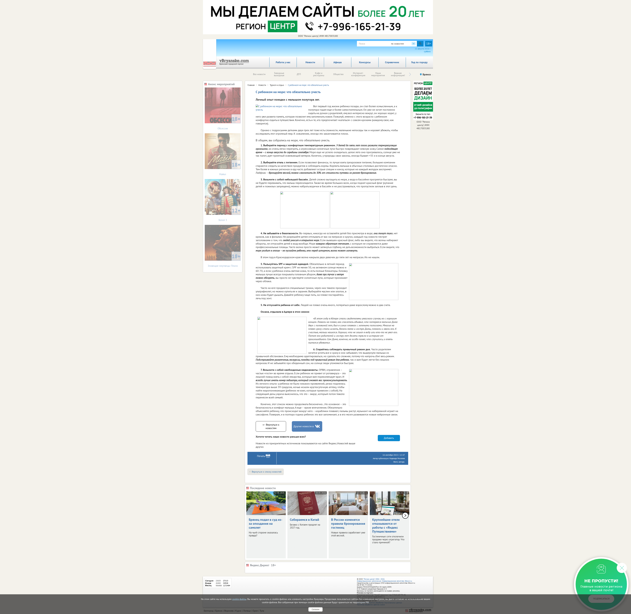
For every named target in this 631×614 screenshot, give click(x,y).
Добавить (389, 438)
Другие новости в (303, 426)
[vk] (318, 426)
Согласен (315, 609)
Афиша (337, 62)
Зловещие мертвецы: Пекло (224, 260)
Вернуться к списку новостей (266, 471)
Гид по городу (419, 62)
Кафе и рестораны (318, 74)
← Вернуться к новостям (271, 426)
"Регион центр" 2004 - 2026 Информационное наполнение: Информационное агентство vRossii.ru (384, 580)
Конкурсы (365, 62)
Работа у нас (283, 62)
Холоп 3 (229, 214)
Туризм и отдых (277, 85)
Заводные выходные (279, 74)
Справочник (392, 62)
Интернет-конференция (358, 74)
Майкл (229, 168)
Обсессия (229, 122)
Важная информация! (398, 74)
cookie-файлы (239, 599)
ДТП (299, 74)
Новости (310, 62)
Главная (251, 85)
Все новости (259, 74)
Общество (338, 74)
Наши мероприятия (378, 74)
